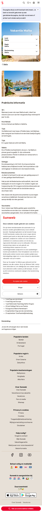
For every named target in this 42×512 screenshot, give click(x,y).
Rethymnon (21, 373)
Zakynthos (21, 363)
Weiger (20, 287)
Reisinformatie (21, 448)
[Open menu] (38, 3)
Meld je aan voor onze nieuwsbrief (21, 445)
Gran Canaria (21, 359)
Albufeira (21, 379)
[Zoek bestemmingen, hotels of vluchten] (24, 3)
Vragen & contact (21, 436)
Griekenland (21, 343)
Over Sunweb (21, 390)
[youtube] (30, 456)
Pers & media (21, 399)
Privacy (21, 413)
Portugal (21, 346)
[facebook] (12, 456)
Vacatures (21, 396)
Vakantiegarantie (21, 442)
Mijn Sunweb (21, 439)
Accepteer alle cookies (20, 281)
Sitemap (21, 402)
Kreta (21, 356)
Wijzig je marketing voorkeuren (21, 422)
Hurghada (21, 376)
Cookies (21, 416)
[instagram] (21, 456)
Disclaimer (21, 425)
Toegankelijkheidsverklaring (21, 419)
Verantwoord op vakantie (21, 393)
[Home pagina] (2, 3)
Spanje (21, 340)
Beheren (20, 294)
